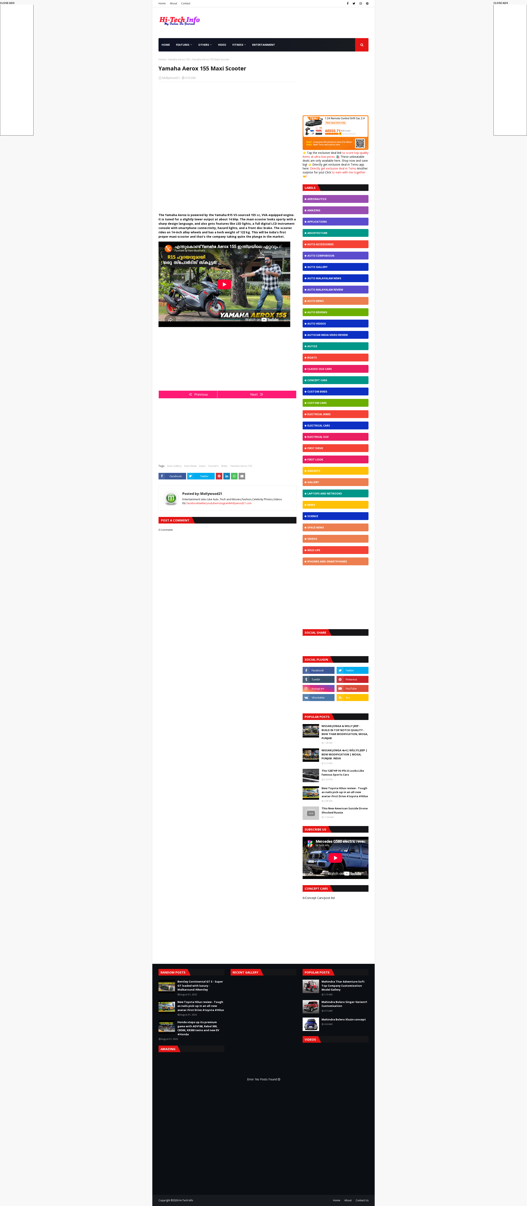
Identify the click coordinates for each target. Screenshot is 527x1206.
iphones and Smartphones (327, 561)
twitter (202, 503)
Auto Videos (316, 323)
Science (312, 516)
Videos (312, 539)
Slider (224, 466)
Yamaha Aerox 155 (179, 59)
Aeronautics (316, 199)
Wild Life (313, 550)
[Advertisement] (227, 115)
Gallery (313, 482)
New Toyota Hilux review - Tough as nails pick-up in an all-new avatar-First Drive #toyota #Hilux (345, 792)
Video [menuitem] (222, 45)
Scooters (213, 466)
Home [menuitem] (166, 45)
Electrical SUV (318, 437)
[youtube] (352, 688)
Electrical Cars (318, 425)
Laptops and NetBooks (324, 493)
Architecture (317, 233)
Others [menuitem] (203, 45)
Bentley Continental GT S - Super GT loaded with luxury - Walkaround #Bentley (200, 985)
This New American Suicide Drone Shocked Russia (345, 810)
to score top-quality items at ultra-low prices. (335, 155)
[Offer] (335, 149)
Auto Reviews (317, 312)
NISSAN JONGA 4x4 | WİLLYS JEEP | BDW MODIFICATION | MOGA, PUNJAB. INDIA (344, 754)
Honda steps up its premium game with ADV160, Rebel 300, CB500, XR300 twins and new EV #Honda (198, 1028)
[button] (510, 68)
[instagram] (360, 3)
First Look (315, 459)
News (311, 505)
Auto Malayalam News (324, 278)
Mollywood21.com (240, 503)
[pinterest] (366, 3)
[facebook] (348, 3)
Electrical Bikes (319, 414)
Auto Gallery (174, 466)
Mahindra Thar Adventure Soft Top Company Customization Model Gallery (343, 985)
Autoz (202, 466)
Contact (185, 3)
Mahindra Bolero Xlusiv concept (344, 1019)
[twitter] (354, 3)
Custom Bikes (317, 391)
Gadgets (313, 471)
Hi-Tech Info (186, 1200)
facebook (192, 503)
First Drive (315, 448)
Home (162, 3)
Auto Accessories (320, 244)
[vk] (319, 697)
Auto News (190, 466)
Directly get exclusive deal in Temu (333, 168)
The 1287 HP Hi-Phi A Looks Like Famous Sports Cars (343, 773)
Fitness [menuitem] (237, 45)
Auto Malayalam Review (325, 289)
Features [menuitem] (182, 45)
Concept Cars (317, 380)
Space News (315, 527)
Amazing (313, 210)
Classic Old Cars (319, 369)
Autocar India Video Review (327, 335)
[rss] (352, 697)
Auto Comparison (320, 255)
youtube (211, 503)
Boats (312, 357)
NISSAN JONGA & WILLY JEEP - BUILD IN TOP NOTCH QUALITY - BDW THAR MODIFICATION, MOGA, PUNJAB (345, 732)
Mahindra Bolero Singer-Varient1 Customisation (344, 1004)
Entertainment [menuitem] (263, 45)
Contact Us (362, 1200)
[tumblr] (319, 679)
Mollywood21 (171, 78)
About (173, 3)
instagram (223, 503)
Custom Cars (317, 403)
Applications (317, 221)
